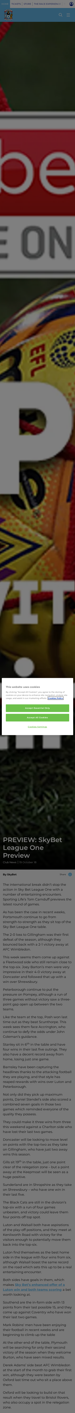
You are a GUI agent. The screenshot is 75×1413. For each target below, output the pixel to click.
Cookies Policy (55, 698)
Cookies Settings (37, 727)
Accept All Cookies (37, 717)
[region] (37, 706)
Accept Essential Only (37, 708)
